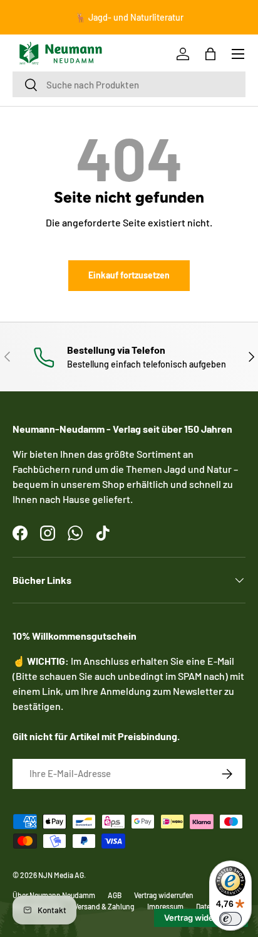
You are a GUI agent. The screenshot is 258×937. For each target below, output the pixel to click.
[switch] (230, 919)
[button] (210, 54)
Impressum (165, 906)
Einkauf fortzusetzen (129, 275)
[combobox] (129, 84)
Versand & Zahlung (104, 906)
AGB (114, 895)
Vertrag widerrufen (164, 895)
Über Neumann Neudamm (54, 895)
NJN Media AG (61, 875)
